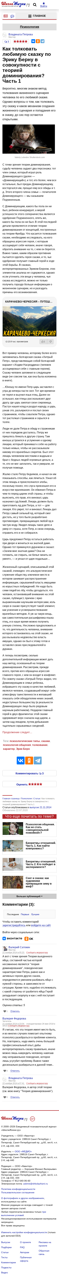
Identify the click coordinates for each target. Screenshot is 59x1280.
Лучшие (35, 914)
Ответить (15, 1011)
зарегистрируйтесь (13, 925)
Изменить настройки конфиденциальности (24, 1232)
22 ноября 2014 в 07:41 (13, 1083)
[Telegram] (42, 41)
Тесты (4, 1257)
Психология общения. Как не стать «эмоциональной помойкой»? (40, 828)
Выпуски (5, 1242)
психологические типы (25, 741)
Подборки (6, 1247)
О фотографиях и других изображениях (22, 1198)
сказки (45, 741)
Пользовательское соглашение (17, 1192)
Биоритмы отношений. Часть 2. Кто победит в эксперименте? (41, 864)
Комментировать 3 (30, 773)
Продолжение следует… (17, 732)
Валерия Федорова (14, 1018)
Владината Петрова (21, 1078)
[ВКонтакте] (33, 41)
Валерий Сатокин (19, 947)
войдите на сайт (41, 925)
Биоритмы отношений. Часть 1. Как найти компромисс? (41, 846)
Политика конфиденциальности (18, 1189)
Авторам (24, 1252)
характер (9, 748)
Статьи (5, 1252)
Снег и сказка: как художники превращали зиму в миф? (39, 882)
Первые (25, 914)
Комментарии (8, 1262)
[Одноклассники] (38, 41)
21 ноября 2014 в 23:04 (13, 1024)
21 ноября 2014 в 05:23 (13, 952)
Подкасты (6, 1267)
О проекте (25, 1242)
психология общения (17, 745)
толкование (40, 745)
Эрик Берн (23, 748)
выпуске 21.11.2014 (40, 807)
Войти (43, 6)
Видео (4, 1272)
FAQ (22, 1247)
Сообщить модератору (37, 952)
